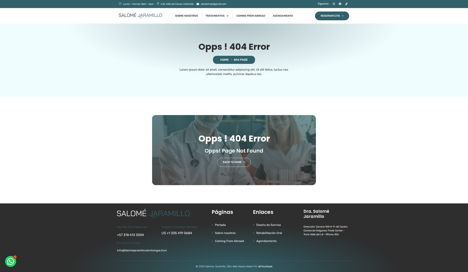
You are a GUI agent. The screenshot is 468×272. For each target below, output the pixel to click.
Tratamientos (214, 15)
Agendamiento (283, 15)
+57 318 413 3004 (130, 235)
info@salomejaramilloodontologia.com (142, 250)
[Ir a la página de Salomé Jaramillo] (140, 15)
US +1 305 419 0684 (177, 233)
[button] (10, 261)
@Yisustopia (265, 266)
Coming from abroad (250, 15)
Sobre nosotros (186, 15)
